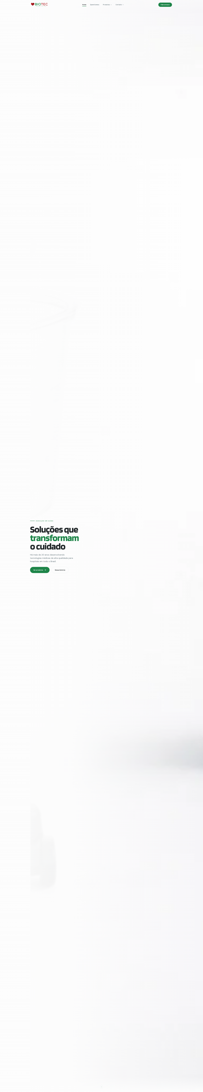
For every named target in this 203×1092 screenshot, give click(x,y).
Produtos (106, 5)
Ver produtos (38, 570)
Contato (119, 5)
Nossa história (60, 570)
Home (84, 5)
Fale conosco (165, 5)
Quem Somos (94, 5)
